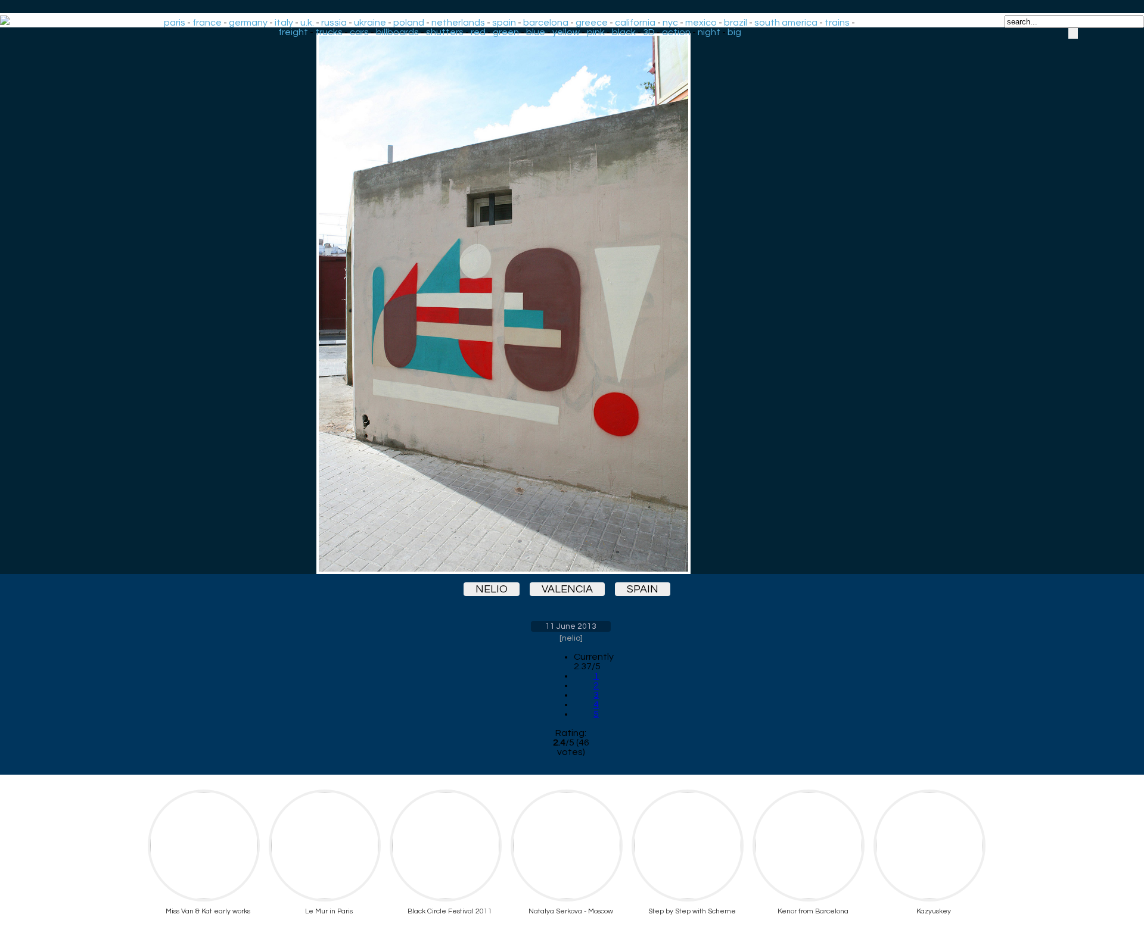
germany (248, 22)
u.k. (307, 22)
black (624, 32)
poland (408, 22)
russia (334, 22)
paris (174, 22)
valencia (567, 589)
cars (359, 32)
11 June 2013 (570, 626)
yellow (566, 32)
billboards (397, 32)
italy (284, 22)
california (635, 22)
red (478, 32)
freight (293, 32)
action (676, 32)
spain (504, 22)
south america (785, 22)
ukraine (370, 22)
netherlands (458, 22)
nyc (670, 22)
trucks (329, 32)
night (709, 32)
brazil (735, 22)
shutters (445, 32)
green (506, 32)
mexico (701, 22)
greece (592, 22)
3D (649, 32)
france (207, 22)
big (734, 32)
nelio (491, 589)
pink (596, 32)
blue (535, 32)
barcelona (545, 22)
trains (837, 22)
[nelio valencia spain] (570, 303)
